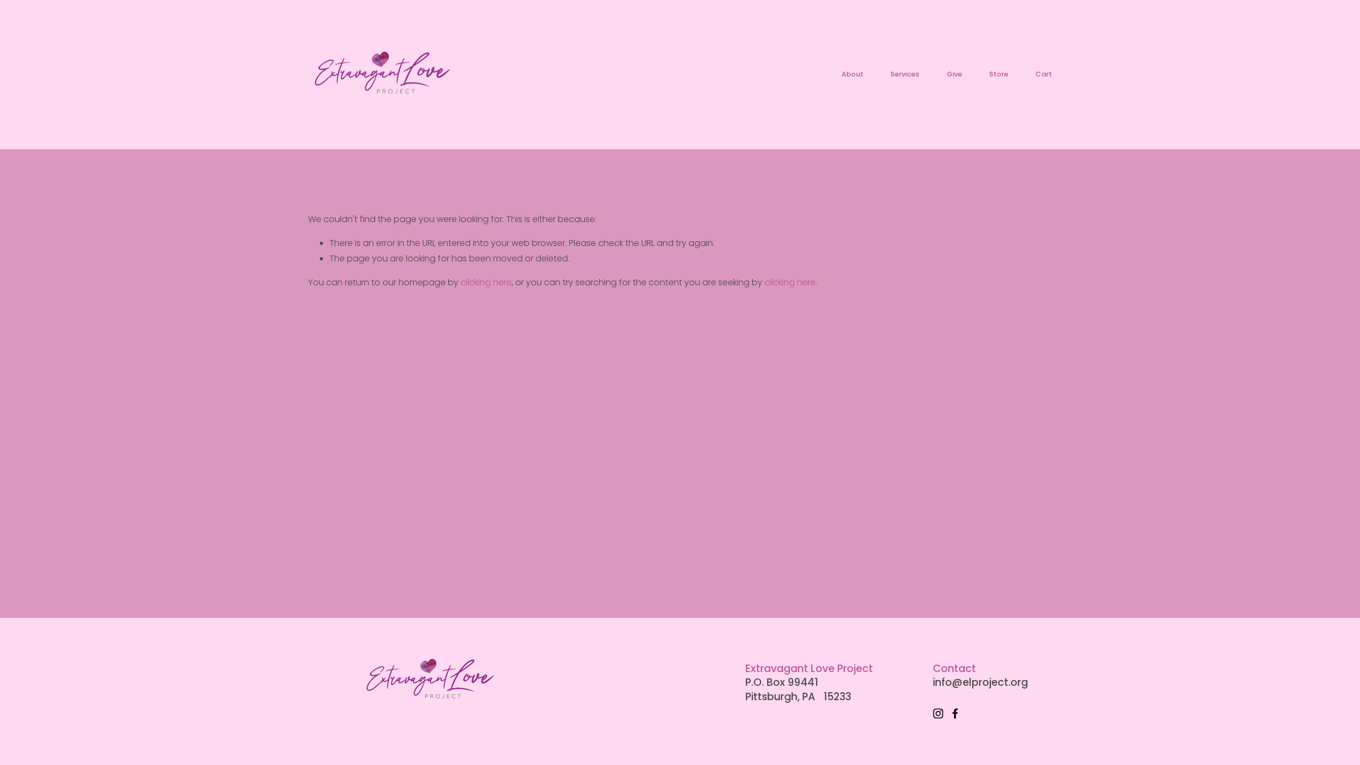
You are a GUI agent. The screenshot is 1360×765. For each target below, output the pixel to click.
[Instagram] (938, 713)
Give (954, 74)
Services (904, 74)
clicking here (486, 282)
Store (998, 74)
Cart (1043, 74)
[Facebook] (955, 713)
